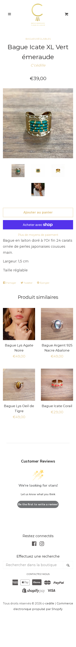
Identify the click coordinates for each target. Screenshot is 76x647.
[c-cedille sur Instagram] (42, 544)
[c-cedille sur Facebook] (34, 544)
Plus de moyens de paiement (38, 235)
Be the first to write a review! (38, 504)
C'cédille (38, 65)
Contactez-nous (38, 574)
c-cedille (48, 603)
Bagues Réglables (38, 38)
